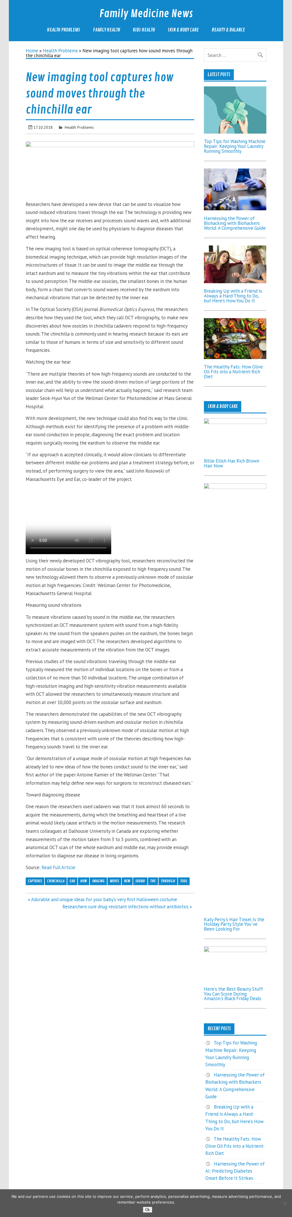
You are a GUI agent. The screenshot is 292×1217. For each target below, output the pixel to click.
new (127, 881)
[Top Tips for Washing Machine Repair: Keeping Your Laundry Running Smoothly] (235, 132)
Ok (147, 1210)
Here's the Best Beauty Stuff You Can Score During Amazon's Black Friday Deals (233, 994)
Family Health (106, 30)
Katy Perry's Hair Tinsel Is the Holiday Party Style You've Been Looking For (234, 924)
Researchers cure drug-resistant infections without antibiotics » (127, 906)
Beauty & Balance (228, 30)
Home (32, 50)
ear (72, 881)
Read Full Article (58, 867)
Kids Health (144, 30)
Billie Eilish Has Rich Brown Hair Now (231, 463)
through (168, 881)
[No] (285, 1203)
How (83, 881)
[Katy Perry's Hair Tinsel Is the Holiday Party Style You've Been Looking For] (235, 487)
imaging (98, 881)
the (153, 881)
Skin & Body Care (183, 30)
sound (140, 881)
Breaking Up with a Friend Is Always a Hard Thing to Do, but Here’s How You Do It (233, 296)
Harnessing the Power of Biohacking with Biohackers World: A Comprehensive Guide (235, 223)
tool (183, 881)
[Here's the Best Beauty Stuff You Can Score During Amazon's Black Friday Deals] (235, 950)
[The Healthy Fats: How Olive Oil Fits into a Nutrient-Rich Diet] (235, 357)
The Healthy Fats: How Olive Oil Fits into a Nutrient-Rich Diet (233, 372)
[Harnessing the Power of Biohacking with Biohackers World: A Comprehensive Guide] (235, 208)
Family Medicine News (146, 13)
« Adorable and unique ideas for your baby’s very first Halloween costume (102, 899)
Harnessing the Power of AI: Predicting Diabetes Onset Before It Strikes (235, 1171)
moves (114, 881)
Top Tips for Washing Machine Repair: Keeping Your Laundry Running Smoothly (234, 146)
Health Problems (63, 30)
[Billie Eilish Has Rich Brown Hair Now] (235, 422)
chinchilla (55, 881)
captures (35, 881)
